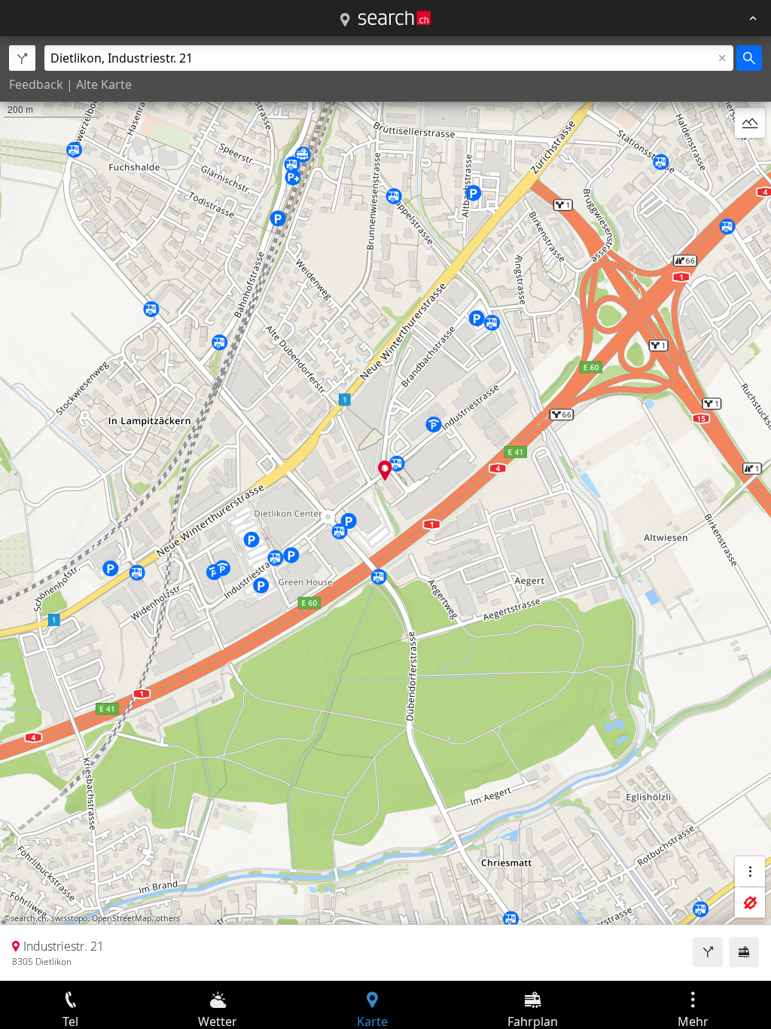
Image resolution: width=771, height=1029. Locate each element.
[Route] (708, 952)
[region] (385, 508)
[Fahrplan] (744, 952)
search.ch (29, 918)
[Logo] (394, 18)
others (168, 918)
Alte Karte (104, 84)
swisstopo (69, 918)
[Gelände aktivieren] (750, 123)
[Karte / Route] (344, 20)
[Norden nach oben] (750, 159)
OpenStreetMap (121, 918)
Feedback (36, 84)
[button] (385, 470)
